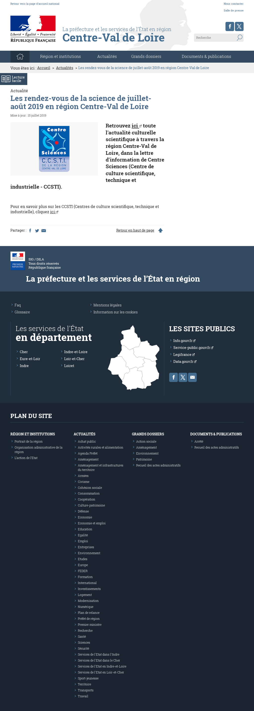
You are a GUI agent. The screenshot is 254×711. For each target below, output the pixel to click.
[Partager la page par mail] (43, 230)
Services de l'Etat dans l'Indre (98, 654)
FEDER (83, 571)
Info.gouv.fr (183, 340)
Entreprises (86, 547)
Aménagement (88, 459)
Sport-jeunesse (88, 678)
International (87, 583)
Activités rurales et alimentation (100, 447)
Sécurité (83, 648)
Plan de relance (88, 613)
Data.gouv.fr (183, 361)
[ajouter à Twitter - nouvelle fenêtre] (37, 230)
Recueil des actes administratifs (158, 465)
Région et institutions (32, 434)
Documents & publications (206, 56)
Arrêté (198, 441)
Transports (86, 690)
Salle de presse (234, 10)
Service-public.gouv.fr (192, 347)
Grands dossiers (146, 56)
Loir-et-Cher (74, 358)
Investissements (89, 589)
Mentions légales (108, 305)
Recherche (85, 630)
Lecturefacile (18, 79)
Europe (83, 565)
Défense (83, 511)
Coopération (86, 499)
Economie (85, 517)
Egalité (83, 535)
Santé (82, 636)
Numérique (85, 607)
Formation (85, 577)
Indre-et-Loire (76, 351)
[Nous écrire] (192, 377)
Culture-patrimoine (91, 505)
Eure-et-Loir (30, 358)
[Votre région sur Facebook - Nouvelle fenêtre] (229, 26)
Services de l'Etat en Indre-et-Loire (102, 666)
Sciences (84, 642)
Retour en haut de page (135, 230)
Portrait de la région (29, 441)
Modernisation (88, 601)
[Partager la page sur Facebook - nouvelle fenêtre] (30, 230)
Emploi (83, 541)
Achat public (87, 441)
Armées (83, 476)
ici (135, 125)
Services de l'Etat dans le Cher (99, 660)
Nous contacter (234, 3)
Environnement (89, 553)
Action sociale (146, 441)
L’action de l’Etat (26, 458)
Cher (24, 351)
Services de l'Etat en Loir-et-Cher (101, 672)
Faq (18, 305)
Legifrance (182, 354)
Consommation (89, 493)
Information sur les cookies (116, 312)
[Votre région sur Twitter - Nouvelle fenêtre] (239, 26)
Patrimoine (144, 459)
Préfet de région (89, 619)
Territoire (84, 684)
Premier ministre (89, 625)
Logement (85, 595)
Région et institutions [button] (60, 56)
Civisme (83, 482)
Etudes (82, 559)
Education (85, 529)
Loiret (69, 365)
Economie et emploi (92, 523)
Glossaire (22, 312)
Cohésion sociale (90, 488)
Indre (24, 365)
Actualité (19, 90)
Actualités (107, 56)
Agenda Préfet (87, 453)
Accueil (43, 68)
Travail (83, 696)
